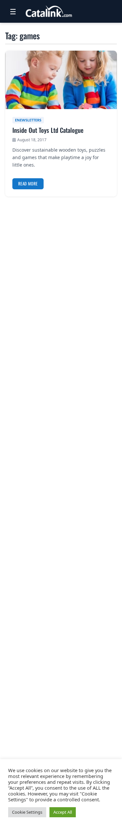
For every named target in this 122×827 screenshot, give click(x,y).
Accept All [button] (62, 812)
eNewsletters (28, 120)
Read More (28, 183)
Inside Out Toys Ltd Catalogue (48, 130)
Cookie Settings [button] (27, 812)
